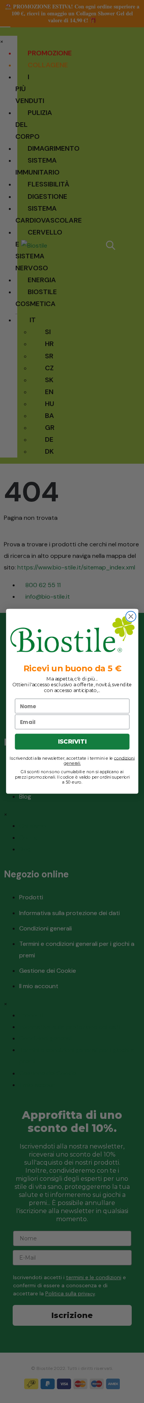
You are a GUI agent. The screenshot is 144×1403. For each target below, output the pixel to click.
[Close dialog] (131, 616)
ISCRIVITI (72, 741)
